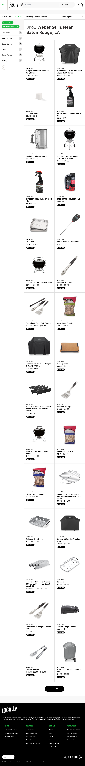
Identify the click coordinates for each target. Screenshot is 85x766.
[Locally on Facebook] (70, 757)
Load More (54, 689)
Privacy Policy (72, 736)
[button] (12, 33)
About (51, 730)
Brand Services (31, 736)
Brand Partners (31, 740)
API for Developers (73, 730)
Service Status (72, 733)
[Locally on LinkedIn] (76, 757)
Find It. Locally (68, 5)
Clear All (18, 17)
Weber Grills (7, 23)
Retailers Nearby (10, 730)
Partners (52, 740)
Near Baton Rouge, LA (10, 26)
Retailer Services (31, 733)
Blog (50, 733)
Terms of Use (71, 740)
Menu (4, 5)
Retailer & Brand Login (33, 743)
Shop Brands (9, 736)
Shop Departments (11, 733)
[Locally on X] (81, 757)
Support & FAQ (54, 743)
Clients (51, 736)
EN (78, 5)
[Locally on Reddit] (65, 757)
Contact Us (52, 746)
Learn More (30, 730)
